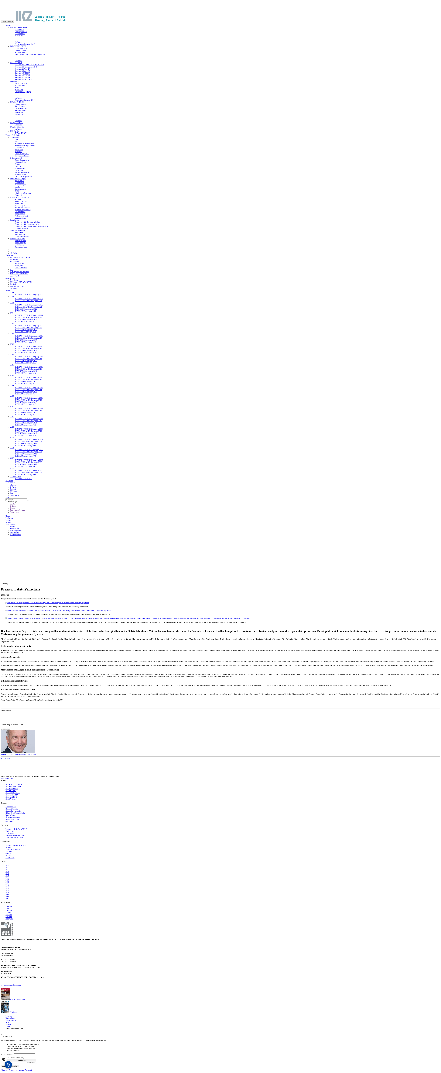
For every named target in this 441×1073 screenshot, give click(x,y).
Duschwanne (19, 148)
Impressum (9, 1016)
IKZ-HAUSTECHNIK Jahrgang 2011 (29, 419)
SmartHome (19, 232)
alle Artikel (14, 253)
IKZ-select (9, 481)
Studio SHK (10, 858)
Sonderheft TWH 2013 (23, 79)
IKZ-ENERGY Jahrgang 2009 (26, 443)
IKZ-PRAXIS (15, 81)
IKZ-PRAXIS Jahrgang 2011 (25, 425)
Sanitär (12, 504)
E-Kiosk (13, 284)
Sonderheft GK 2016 (22, 73)
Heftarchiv (18, 42)
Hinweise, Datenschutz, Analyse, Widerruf (16, 1070)
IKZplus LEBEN (21, 133)
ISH (11, 270)
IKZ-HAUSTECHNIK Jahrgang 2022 (29, 305)
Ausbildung (19, 90)
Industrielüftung (20, 218)
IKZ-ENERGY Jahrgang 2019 (26, 340)
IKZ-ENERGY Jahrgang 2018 (26, 350)
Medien (8, 25)
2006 (12, 468)
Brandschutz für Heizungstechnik (27, 224)
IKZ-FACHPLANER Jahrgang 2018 (28, 348)
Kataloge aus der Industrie (19, 272)
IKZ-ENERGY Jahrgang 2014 (26, 392)
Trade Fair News (16, 276)
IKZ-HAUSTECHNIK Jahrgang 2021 (29, 315)
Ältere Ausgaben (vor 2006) (25, 100)
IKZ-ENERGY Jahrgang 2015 (26, 381)
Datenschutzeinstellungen (15, 1028)
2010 (12, 427)
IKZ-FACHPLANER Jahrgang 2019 (28, 338)
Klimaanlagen (20, 205)
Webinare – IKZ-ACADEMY (21, 282)
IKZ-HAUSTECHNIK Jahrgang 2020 (29, 326)
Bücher (12, 493)
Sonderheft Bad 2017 (22, 71)
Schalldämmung (20, 212)
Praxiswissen (15, 261)
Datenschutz (10, 1018)
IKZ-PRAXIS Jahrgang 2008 (25, 456)
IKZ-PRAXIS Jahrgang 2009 (25, 446)
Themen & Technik (13, 135)
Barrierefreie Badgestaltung (25, 145)
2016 (12, 365)
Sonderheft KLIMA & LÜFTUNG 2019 (29, 65)
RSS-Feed (9, 906)
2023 (12, 297)
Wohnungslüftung (21, 216)
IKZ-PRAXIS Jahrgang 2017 (25, 363)
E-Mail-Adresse (7, 1055)
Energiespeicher (20, 189)
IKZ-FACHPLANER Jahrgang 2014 (28, 390)
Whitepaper (19, 265)
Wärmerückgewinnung (23, 210)
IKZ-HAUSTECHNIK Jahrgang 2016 (29, 367)
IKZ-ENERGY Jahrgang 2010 (26, 433)
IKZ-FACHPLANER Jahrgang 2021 (28, 317)
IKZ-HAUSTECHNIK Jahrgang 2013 (29, 398)
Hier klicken (21, 1060)
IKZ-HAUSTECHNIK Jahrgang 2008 (29, 450)
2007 (12, 458)
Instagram (9, 919)
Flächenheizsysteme (22, 172)
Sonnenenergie (20, 110)
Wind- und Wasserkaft (23, 193)
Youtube (9, 915)
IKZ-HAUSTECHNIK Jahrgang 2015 (29, 377)
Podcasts (13, 489)
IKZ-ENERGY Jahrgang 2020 (26, 330)
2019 (12, 334)
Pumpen (18, 166)
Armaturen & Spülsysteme (24, 143)
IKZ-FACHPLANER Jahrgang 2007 (28, 462)
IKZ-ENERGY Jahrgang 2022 (26, 309)
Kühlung (18, 199)
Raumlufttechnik (21, 201)
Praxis (17, 88)
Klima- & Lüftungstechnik (19, 197)
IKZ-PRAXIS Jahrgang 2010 (25, 435)
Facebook (9, 910)
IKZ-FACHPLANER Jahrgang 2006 (28, 472)
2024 (12, 292)
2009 (12, 437)
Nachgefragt (19, 263)
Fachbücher (14, 259)
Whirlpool (18, 152)
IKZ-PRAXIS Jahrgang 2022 (25, 311)
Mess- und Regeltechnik (23, 177)
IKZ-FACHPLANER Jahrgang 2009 (28, 441)
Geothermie (19, 114)
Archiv (8, 290)
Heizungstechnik (21, 32)
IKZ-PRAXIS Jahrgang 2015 (25, 383)
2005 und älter (15, 477)
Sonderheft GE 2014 (22, 77)
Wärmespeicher (20, 162)
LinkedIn (9, 917)
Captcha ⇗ (31, 1062)
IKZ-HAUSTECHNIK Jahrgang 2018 (29, 346)
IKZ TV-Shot (15, 131)
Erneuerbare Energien (18, 179)
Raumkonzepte (20, 243)
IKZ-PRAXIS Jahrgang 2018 (25, 352)
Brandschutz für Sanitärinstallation (27, 222)
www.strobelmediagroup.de (11, 985)
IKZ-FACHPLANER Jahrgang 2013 (28, 400)
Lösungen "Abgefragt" (23, 92)
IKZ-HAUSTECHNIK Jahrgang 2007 (29, 460)
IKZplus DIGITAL (17, 127)
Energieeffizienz (21, 108)
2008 (12, 448)
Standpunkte (19, 30)
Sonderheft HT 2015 (22, 75)
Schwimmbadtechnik (22, 156)
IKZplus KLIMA (16, 123)
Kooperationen (15, 535)
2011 (12, 417)
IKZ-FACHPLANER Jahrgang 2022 (28, 307)
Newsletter (14, 280)
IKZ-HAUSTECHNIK (18, 28)
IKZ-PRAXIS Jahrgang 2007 (25, 466)
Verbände (13, 288)
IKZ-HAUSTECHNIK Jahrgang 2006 (29, 470)
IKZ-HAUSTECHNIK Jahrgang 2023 (29, 299)
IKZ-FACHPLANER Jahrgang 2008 (28, 452)
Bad (16, 139)
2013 (12, 396)
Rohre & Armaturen (22, 160)
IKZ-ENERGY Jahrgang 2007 (26, 464)
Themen (13, 485)
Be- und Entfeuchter (22, 208)
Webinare (13, 491)
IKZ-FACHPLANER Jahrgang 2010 (28, 431)
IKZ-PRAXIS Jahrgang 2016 (25, 373)
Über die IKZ (11, 524)
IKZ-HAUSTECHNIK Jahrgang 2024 (29, 294)
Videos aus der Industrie (19, 274)
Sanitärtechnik (20, 34)
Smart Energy (20, 106)
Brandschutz (14, 220)
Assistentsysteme (21, 247)
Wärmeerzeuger (20, 174)
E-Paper (13, 487)
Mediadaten (10, 518)
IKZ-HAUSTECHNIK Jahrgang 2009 (29, 439)
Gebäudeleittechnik (22, 237)
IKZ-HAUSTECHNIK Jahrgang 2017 (29, 357)
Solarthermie (19, 183)
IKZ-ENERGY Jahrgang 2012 (26, 412)
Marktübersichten (21, 268)
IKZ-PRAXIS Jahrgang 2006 (25, 475)
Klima (12, 508)
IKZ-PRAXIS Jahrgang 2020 (25, 332)
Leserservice (10, 278)
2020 (12, 323)
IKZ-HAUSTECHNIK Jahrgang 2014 (29, 388)
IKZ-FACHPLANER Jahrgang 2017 (28, 359)
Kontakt (13, 526)
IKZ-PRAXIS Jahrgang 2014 (25, 394)
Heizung (13, 506)
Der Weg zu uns (16, 530)
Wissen (12, 483)
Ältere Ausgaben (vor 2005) (25, 44)
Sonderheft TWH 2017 (23, 69)
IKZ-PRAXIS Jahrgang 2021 (25, 321)
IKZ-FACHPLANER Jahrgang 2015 (28, 379)
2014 (12, 386)
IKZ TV (9, 856)
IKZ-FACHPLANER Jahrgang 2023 (28, 301)
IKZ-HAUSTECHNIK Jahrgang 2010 (29, 429)
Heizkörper (19, 170)
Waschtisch (19, 150)
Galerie (8, 853)
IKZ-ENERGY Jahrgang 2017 (26, 361)
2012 (12, 406)
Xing (7, 908)
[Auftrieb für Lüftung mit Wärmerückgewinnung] (220, 741)
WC (16, 141)
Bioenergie (19, 112)
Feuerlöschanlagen (21, 228)
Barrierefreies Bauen (17, 239)
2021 (12, 313)
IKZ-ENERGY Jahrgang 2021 (26, 319)
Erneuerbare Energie (17, 510)
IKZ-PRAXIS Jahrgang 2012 (25, 414)
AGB (8, 1022)
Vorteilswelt (14, 495)
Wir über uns (14, 528)
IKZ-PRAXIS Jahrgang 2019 (25, 342)
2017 (12, 354)
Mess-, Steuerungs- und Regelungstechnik (30, 54)
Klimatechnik (19, 36)
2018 (12, 344)
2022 (12, 303)
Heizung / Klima (21, 48)
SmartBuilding (20, 234)
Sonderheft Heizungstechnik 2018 (27, 67)
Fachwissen (10, 255)
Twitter (8, 913)
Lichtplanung (19, 245)
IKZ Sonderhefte (16, 63)
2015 (12, 375)
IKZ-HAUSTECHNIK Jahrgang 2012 (29, 408)
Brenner (18, 164)
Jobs (7, 497)
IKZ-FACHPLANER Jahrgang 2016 (28, 369)
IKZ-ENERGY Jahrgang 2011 (26, 423)
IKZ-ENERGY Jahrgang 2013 (26, 402)
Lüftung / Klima (20, 50)
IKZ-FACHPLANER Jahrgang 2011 (28, 421)
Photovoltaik (19, 181)
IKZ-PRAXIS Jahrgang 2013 (25, 404)
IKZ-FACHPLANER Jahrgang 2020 (28, 328)
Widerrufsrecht (11, 1020)
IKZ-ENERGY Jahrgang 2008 (26, 454)
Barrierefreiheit (20, 241)
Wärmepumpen (20, 104)
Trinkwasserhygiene (22, 154)
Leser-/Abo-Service (17, 286)
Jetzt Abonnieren (7, 778)
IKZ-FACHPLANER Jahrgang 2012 (28, 410)
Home (8, 516)
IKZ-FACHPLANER (18, 46)
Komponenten (20, 214)
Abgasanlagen (20, 168)
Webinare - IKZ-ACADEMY (21, 257)
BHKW (17, 191)
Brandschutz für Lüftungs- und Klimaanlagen (31, 226)
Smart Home (14, 512)
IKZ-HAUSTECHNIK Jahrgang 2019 (29, 336)
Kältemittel (19, 203)
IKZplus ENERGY (17, 102)
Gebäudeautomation (17, 230)
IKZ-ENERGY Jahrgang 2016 (26, 371)
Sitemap (8, 1026)
